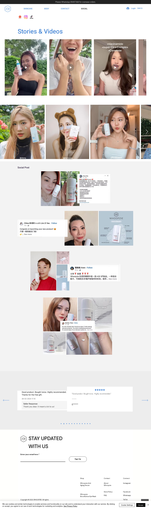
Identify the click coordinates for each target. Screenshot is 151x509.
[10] (84, 423)
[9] (82, 423)
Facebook (126, 492)
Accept (140, 505)
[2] (63, 423)
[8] (79, 423)
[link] (140, 8)
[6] (74, 423)
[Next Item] (139, 67)
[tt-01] (31, 17)
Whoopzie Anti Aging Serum (85, 484)
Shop (82, 478)
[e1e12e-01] (20, 17)
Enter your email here (29, 454)
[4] (69, 423)
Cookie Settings (127, 505)
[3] (66, 423)
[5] (71, 423)
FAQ (105, 495)
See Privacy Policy (70, 506)
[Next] (145, 400)
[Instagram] (25, 17)
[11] (87, 423)
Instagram (127, 483)
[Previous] (6, 400)
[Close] (148, 505)
